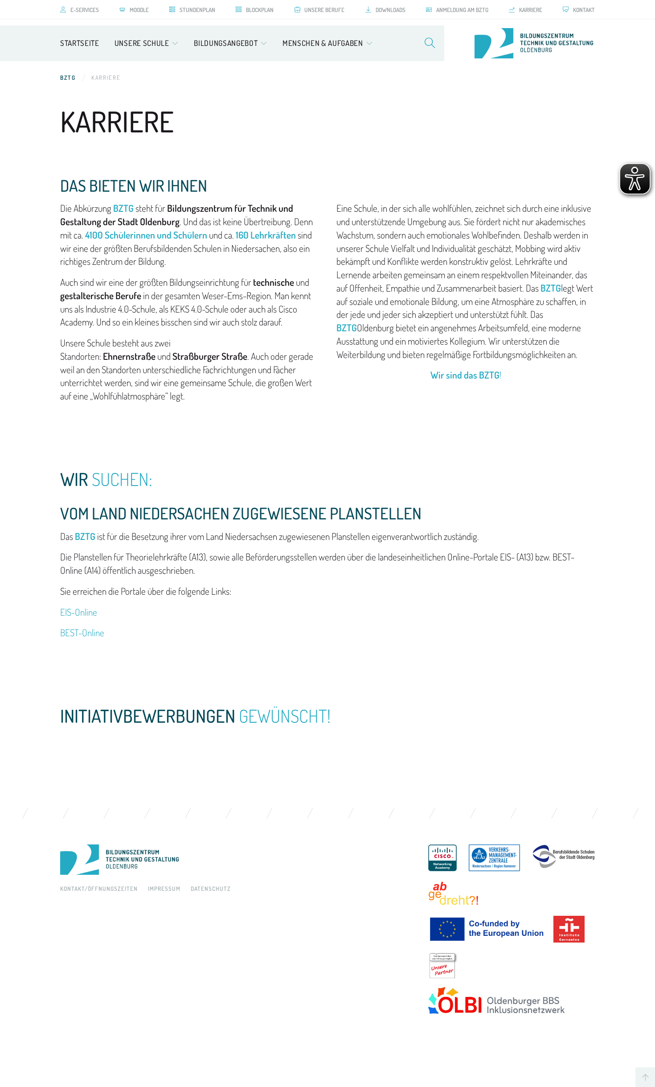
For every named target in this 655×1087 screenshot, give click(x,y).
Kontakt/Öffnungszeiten (99, 888)
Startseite (79, 43)
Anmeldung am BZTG (462, 9)
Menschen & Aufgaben (322, 43)
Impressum (164, 888)
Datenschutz (211, 888)
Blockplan (260, 9)
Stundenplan (197, 9)
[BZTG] (235, 859)
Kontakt (584, 9)
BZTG (68, 77)
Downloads (390, 9)
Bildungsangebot (226, 43)
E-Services (84, 9)
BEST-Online (82, 632)
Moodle (139, 9)
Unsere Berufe (324, 9)
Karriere (530, 9)
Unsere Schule (142, 43)
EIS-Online (78, 612)
